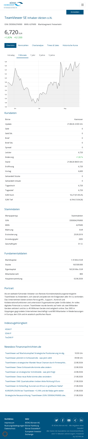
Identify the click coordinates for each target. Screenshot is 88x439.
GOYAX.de (79, 436)
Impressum (9, 422)
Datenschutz (9, 428)
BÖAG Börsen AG (32, 422)
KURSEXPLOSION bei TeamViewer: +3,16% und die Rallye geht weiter (34, 391)
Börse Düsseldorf (32, 428)
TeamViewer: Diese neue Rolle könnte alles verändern (28, 377)
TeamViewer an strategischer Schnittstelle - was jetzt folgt (30, 372)
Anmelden (75, 12)
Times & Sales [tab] (53, 45)
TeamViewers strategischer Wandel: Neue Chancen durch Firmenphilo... (35, 363)
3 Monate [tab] (22, 55)
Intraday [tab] (11, 55)
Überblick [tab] (10, 45)
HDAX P (8, 329)
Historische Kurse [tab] (70, 45)
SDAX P (8, 333)
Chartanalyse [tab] (37, 45)
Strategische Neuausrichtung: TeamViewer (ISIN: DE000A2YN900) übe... (35, 395)
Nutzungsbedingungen (14, 425)
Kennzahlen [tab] (23, 45)
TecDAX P (9, 337)
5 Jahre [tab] (52, 55)
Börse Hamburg (32, 425)
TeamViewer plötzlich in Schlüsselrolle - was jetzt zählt (28, 358)
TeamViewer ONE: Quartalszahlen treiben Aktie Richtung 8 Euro (32, 381)
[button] (5, 434)
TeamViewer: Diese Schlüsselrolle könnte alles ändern (28, 367)
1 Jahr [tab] (32, 55)
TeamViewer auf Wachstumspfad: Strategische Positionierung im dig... (35, 353)
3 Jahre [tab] (42, 55)
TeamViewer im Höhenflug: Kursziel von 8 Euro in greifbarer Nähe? (34, 386)
